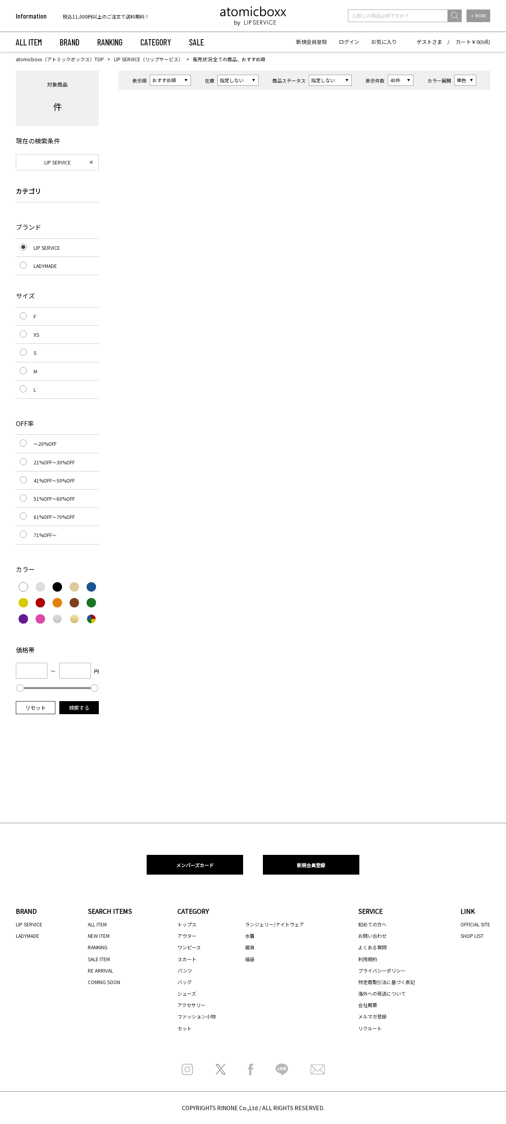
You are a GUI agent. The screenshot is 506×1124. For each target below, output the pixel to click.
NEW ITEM (99, 935)
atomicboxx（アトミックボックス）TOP (60, 59)
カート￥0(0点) (473, 41)
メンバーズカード (195, 865)
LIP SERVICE (57, 162)
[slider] (20, 688)
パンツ (184, 970)
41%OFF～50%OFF (54, 480)
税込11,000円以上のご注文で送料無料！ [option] (106, 16)
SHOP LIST (472, 935)
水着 (250, 935)
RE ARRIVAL (100, 970)
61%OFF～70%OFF (54, 516)
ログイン (349, 41)
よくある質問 (372, 947)
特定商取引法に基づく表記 (386, 982)
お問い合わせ (372, 935)
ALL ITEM (29, 42)
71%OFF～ (45, 535)
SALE (196, 42)
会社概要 (367, 1004)
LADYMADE (45, 265)
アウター (186, 935)
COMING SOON (104, 982)
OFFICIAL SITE (475, 924)
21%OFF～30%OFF (54, 462)
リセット (35, 707)
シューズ (186, 993)
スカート (186, 959)
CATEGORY (155, 42)
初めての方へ (372, 924)
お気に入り (384, 41)
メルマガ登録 (372, 1016)
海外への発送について (382, 993)
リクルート (370, 1028)
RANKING (110, 42)
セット (184, 1028)
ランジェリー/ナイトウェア (274, 924)
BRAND (69, 42)
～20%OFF (45, 443)
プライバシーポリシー (382, 970)
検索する (79, 707)
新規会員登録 (311, 41)
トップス (186, 924)
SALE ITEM (99, 959)
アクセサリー (191, 1004)
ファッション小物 (196, 1016)
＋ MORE (478, 16)
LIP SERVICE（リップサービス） (148, 59)
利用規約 (367, 959)
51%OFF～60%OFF (54, 498)
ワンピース (189, 947)
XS (36, 334)
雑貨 (250, 947)
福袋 (250, 959)
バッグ (184, 982)
